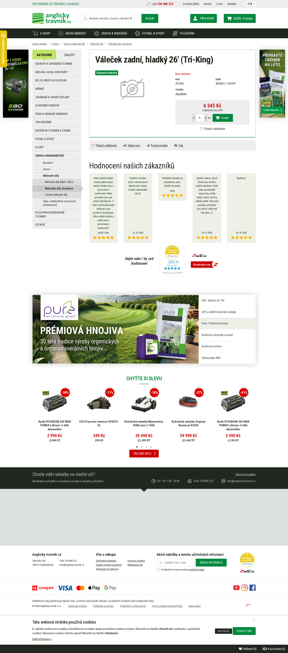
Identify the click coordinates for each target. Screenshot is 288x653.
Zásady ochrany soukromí (109, 564)
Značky (69, 55)
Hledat (149, 18)
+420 (162, 4)
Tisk (180, 145)
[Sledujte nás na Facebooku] (252, 590)
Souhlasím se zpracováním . (183, 569)
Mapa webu (195, 606)
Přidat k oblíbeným (214, 129)
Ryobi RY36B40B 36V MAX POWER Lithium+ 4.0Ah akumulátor (233, 425)
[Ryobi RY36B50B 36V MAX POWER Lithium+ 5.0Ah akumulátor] (54, 403)
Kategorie (44, 55)
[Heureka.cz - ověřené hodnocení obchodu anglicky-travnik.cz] (172, 261)
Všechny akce (142, 453)
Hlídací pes (134, 145)
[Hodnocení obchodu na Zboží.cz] (205, 265)
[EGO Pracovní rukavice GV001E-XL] (99, 403)
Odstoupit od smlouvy (107, 569)
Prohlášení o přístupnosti (133, 606)
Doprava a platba (136, 560)
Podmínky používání (103, 606)
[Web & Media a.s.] (249, 606)
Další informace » (42, 639)
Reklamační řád (135, 564)
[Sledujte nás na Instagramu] (244, 590)
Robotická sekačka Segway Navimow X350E (189, 423)
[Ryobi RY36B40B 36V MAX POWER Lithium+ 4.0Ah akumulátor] (233, 403)
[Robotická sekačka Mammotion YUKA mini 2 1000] (144, 403)
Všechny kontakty (245, 474)
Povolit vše (244, 631)
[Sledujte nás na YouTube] (236, 590)
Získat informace (211, 562)
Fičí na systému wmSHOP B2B (167, 606)
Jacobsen (181, 93)
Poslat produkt (159, 145)
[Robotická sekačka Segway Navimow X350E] (188, 403)
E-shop (45, 33)
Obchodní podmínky (106, 560)
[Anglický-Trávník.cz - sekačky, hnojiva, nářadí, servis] (51, 23)
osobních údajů (196, 569)
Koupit (225, 118)
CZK (249, 3)
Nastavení (223, 631)
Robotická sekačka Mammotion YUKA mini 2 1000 (143, 423)
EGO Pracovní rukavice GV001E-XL (99, 423)
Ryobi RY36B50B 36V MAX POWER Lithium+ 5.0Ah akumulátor (54, 425)
